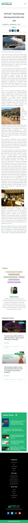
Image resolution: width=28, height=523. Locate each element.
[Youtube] (19, 513)
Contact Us (14, 497)
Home (14, 489)
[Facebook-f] (8, 513)
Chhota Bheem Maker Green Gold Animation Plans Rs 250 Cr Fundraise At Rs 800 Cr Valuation (13, 369)
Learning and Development (11, 277)
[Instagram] (16, 513)
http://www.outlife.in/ (6, 227)
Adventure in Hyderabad (14, 282)
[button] (25, 4)
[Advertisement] (14, 250)
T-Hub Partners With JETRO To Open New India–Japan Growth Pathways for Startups (14, 337)
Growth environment (14, 279)
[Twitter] (12, 513)
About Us (14, 491)
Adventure (21, 277)
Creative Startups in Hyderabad (14, 271)
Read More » (6, 375)
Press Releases (14, 495)
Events (14, 493)
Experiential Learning (14, 274)
